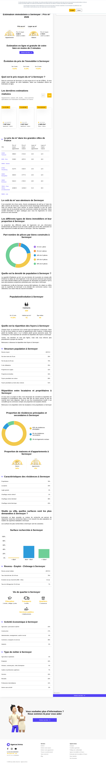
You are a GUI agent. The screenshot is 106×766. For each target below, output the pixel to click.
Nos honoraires (73, 758)
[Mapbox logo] (56, 693)
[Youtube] (16, 749)
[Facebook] (8, 749)
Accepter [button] (72, 10)
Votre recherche (44, 754)
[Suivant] (49, 95)
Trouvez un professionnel (47, 752)
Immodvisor (16, 755)
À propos (72, 745)
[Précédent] (43, 95)
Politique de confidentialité (76, 750)
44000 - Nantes (5, 163)
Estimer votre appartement (47, 750)
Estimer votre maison (46, 747)
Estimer (42, 745)
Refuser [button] (79, 10)
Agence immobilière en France (77, 752)
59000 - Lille (4, 194)
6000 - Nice (4, 159)
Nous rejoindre (73, 756)
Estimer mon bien (25, 52)
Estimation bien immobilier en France (78, 754)
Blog (42, 756)
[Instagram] (12, 749)
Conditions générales (75, 747)
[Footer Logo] (15, 744)
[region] (79, 350)
